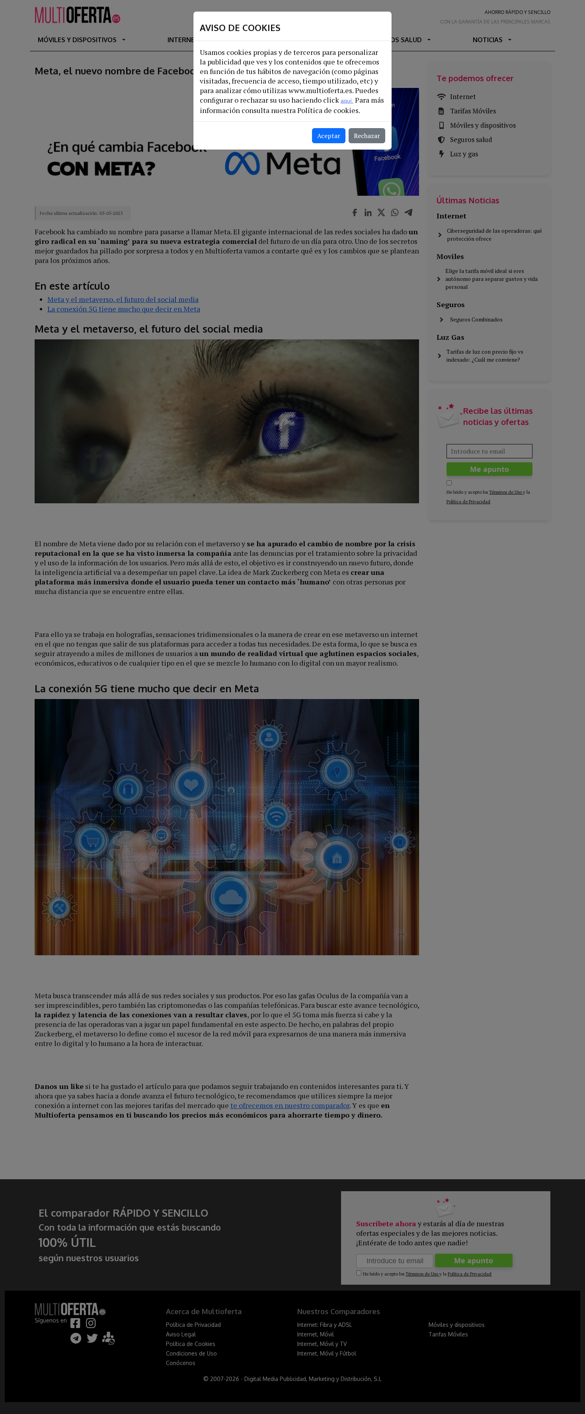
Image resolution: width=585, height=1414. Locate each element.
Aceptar (328, 135)
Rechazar (367, 135)
